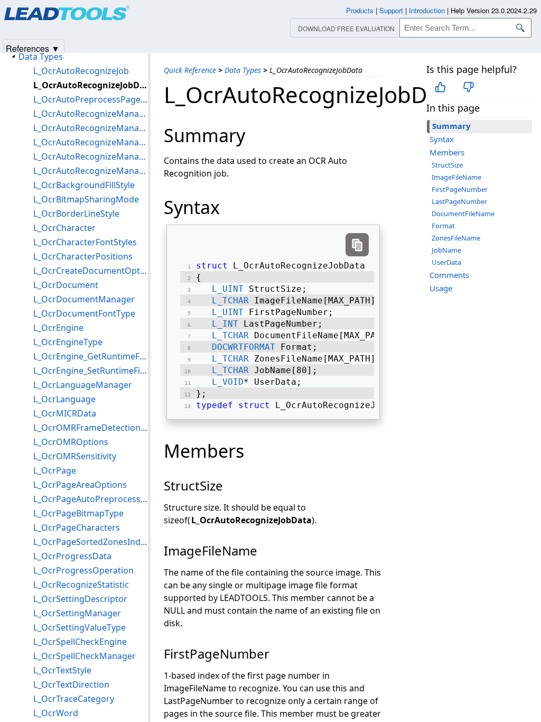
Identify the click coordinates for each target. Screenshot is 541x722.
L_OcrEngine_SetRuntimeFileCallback (90, 370)
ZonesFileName (456, 238)
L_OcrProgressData (72, 556)
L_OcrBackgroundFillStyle (84, 185)
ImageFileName (456, 177)
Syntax (442, 139)
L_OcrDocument (65, 285)
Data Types (243, 70)
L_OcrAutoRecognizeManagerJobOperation (90, 128)
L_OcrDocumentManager (84, 299)
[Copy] (357, 244)
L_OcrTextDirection (71, 684)
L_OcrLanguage (64, 399)
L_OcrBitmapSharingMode (86, 199)
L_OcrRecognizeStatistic (81, 584)
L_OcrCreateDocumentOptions (90, 270)
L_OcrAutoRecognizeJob (81, 71)
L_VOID (228, 382)
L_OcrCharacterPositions (83, 256)
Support (391, 10)
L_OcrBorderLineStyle (76, 213)
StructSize (447, 165)
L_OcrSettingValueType (79, 627)
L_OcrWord (55, 713)
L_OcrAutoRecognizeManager (90, 171)
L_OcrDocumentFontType (84, 313)
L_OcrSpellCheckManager (84, 656)
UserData (446, 262)
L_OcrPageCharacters (76, 527)
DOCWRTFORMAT (243, 347)
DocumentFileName (463, 213)
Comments (449, 275)
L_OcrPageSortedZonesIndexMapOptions (90, 542)
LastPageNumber (459, 201)
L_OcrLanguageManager (82, 385)
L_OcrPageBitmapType (78, 513)
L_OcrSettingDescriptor (80, 599)
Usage (441, 288)
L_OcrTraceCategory (73, 699)
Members (447, 152)
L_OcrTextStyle (62, 670)
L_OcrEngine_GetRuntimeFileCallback (90, 356)
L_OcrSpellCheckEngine (80, 641)
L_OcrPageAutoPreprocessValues (90, 499)
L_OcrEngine (58, 328)
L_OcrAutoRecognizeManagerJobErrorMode (90, 142)
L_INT (225, 324)
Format (443, 225)
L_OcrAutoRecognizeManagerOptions (90, 113)
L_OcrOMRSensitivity (74, 456)
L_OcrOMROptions (70, 442)
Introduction (427, 10)
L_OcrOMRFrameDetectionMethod (90, 427)
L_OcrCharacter (64, 228)
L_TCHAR (230, 300)
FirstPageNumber (460, 189)
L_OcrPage (54, 470)
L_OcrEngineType (67, 342)
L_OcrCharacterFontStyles (85, 242)
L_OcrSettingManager (77, 613)
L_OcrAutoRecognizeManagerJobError (90, 156)
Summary (451, 126)
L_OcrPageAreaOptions (80, 484)
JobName (446, 250)
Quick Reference (190, 70)
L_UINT (228, 289)
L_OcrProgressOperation (83, 570)
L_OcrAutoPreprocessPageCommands (90, 99)
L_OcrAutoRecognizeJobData (90, 85)
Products (360, 10)
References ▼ (33, 47)
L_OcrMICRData (64, 413)
